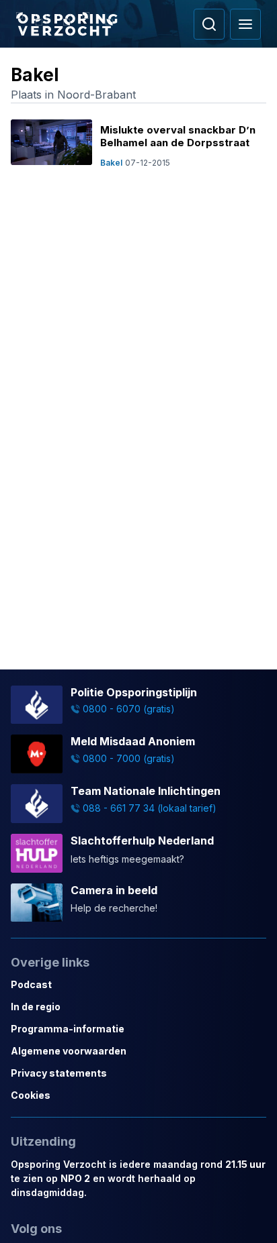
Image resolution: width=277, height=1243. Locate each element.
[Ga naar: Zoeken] (209, 24)
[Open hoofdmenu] (245, 24)
